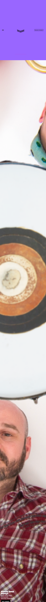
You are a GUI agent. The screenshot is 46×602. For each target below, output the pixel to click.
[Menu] (3, 30)
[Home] (20, 30)
